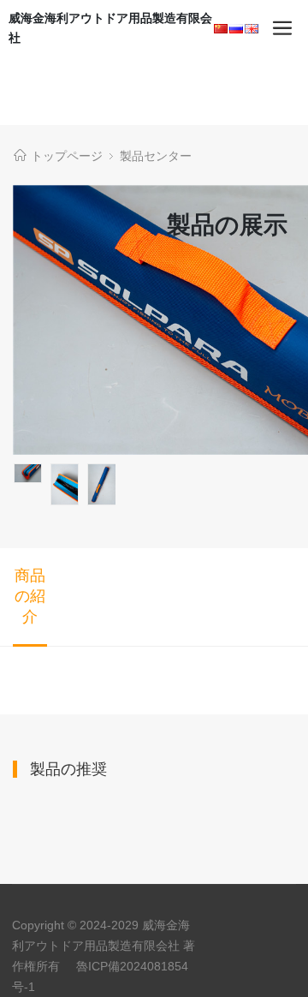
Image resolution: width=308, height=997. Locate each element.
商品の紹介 (30, 596)
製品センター (156, 156)
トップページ (67, 156)
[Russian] (236, 29)
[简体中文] (221, 29)
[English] (251, 29)
